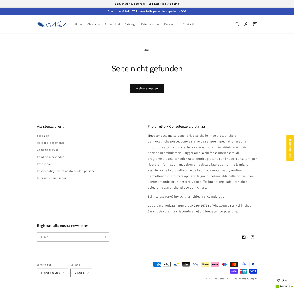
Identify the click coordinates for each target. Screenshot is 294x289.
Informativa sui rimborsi (52, 178)
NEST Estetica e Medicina (225, 278)
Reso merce (44, 164)
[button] (237, 24)
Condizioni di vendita (50, 157)
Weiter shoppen (147, 88)
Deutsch (79, 272)
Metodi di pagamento (51, 142)
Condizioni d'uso (48, 150)
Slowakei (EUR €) (50, 272)
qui (221, 196)
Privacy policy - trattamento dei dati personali (66, 171)
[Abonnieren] (104, 237)
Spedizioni (43, 135)
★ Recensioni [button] (290, 148)
